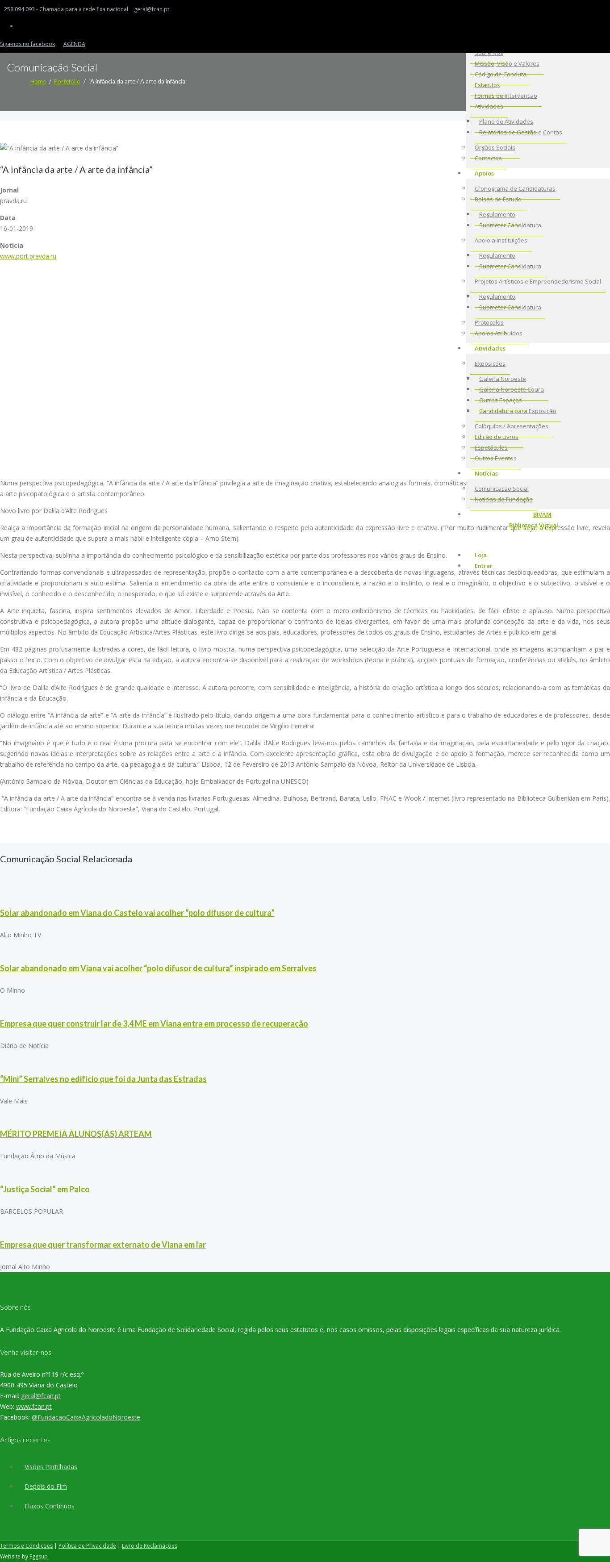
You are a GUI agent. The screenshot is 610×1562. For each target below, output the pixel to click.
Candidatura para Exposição (517, 411)
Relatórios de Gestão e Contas (520, 132)
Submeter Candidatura (510, 225)
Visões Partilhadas (51, 1466)
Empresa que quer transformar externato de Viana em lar (103, 1244)
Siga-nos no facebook (27, 44)
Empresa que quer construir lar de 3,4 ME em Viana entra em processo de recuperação (154, 1023)
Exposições (490, 363)
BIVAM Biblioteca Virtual (533, 519)
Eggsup (38, 1556)
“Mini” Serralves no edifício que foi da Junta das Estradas (103, 1079)
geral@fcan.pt (41, 1395)
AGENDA (74, 44)
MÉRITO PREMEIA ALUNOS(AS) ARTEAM (76, 1134)
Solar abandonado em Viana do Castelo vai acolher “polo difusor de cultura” (137, 913)
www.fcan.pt (34, 1406)
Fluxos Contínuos (50, 1506)
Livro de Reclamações (149, 1545)
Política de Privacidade (87, 1545)
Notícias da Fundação (504, 499)
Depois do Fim (46, 1486)
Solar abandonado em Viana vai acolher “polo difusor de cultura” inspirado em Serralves (158, 968)
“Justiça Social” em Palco (45, 1189)
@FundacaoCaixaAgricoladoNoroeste (86, 1417)
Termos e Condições (26, 1545)
